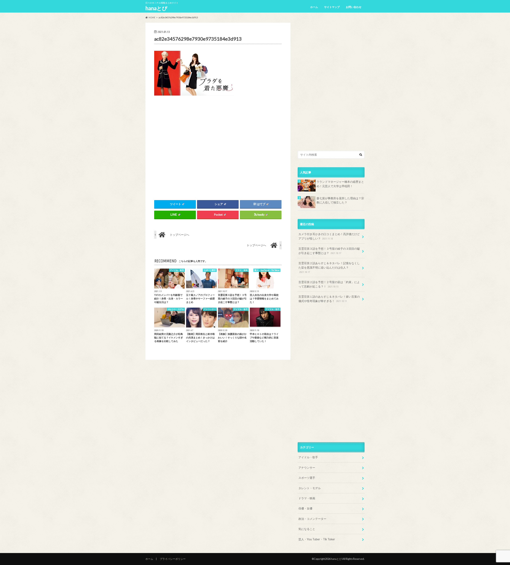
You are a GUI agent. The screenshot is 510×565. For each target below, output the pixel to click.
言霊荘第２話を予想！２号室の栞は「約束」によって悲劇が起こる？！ (329, 284)
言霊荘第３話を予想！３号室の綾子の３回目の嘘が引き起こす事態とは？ (329, 251)
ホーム (314, 7)
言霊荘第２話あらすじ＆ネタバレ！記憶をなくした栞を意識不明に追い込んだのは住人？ (329, 267)
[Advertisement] (218, 144)
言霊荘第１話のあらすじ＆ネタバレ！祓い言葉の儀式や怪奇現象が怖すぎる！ (329, 299)
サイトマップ (332, 7)
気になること (306, 529)
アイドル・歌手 (308, 457)
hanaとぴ (156, 8)
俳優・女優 (305, 508)
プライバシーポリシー (173, 558)
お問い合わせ (353, 7)
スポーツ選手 (306, 477)
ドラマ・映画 (306, 498)
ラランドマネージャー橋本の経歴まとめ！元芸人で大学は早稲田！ (340, 184)
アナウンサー (306, 467)
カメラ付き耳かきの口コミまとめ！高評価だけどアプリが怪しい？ (329, 236)
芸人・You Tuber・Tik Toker (316, 539)
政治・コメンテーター (312, 518)
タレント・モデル (309, 488)
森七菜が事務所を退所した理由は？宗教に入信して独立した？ (340, 200)
